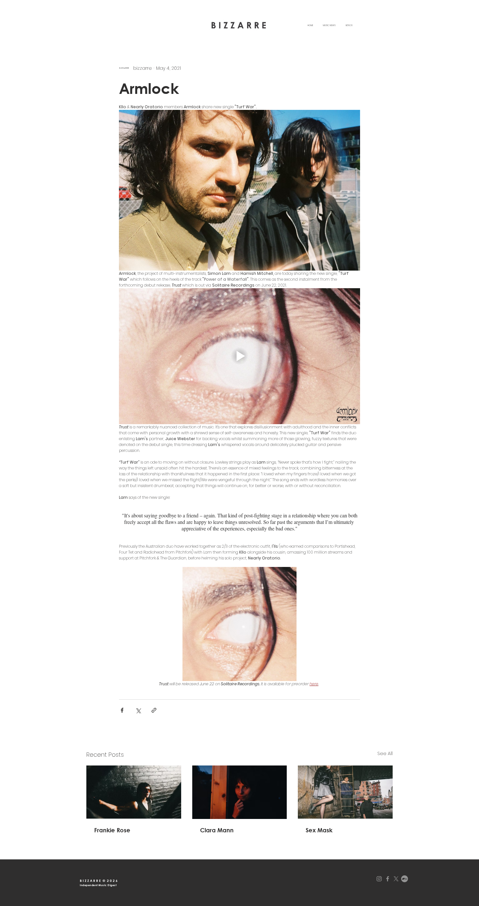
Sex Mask (319, 830)
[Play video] (239, 356)
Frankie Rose (112, 830)
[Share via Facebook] (122, 710)
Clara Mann (217, 830)
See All (385, 753)
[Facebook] (387, 878)
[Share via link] (154, 710)
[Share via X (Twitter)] (138, 710)
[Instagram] (379, 878)
